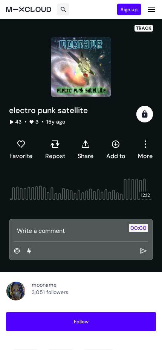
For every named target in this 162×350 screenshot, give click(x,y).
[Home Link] (28, 9)
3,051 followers (50, 292)
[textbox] (68, 230)
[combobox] (145, 149)
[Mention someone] (17, 251)
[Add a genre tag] (29, 251)
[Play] (144, 114)
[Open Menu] (151, 9)
